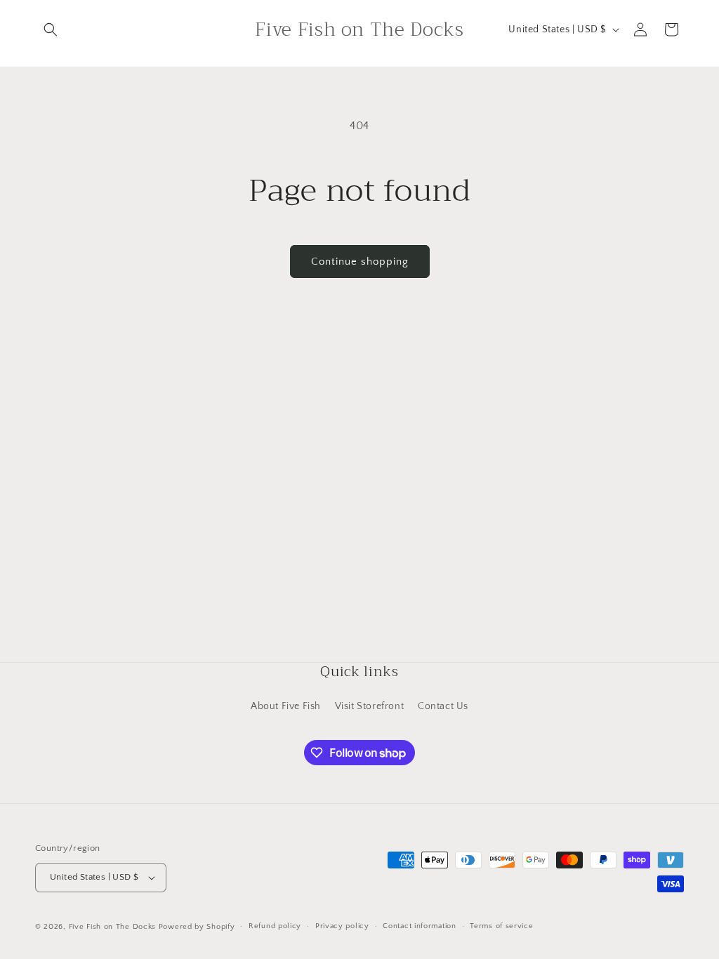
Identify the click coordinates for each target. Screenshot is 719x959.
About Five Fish (286, 706)
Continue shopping (360, 261)
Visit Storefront (369, 706)
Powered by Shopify (197, 926)
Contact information (419, 926)
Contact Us (443, 706)
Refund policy (275, 926)
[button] (50, 29)
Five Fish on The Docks (112, 926)
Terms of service (501, 926)
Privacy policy (342, 926)
